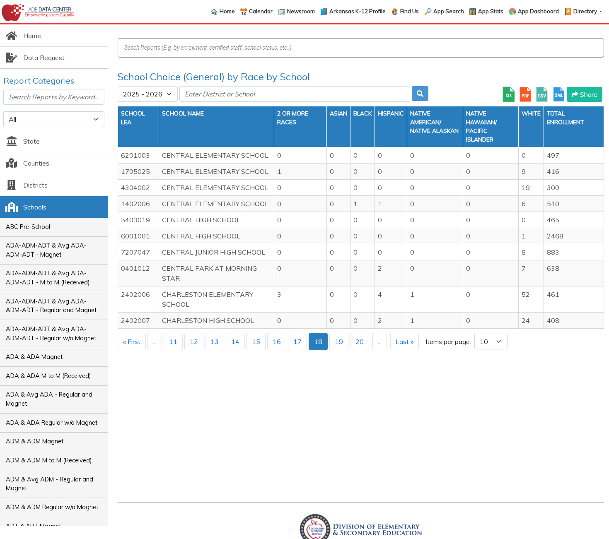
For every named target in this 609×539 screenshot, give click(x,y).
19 (339, 341)
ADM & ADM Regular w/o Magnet (52, 507)
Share (587, 94)
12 (194, 341)
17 (297, 341)
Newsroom (301, 11)
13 (214, 341)
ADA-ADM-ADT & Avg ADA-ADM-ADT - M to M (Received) (48, 278)
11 (173, 341)
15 (256, 341)
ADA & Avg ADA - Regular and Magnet (49, 399)
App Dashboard (538, 11)
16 (277, 341)
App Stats (490, 11)
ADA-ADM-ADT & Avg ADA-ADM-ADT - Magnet (46, 250)
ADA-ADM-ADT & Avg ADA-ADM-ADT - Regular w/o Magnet (51, 333)
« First (131, 341)
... (155, 341)
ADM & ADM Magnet (34, 441)
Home (227, 11)
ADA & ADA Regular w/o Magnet (51, 422)
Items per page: (448, 341)
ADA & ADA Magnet (34, 357)
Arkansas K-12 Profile (357, 11)
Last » (404, 341)
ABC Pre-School (28, 227)
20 (359, 341)
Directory (585, 11)
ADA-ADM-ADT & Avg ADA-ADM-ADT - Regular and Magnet (51, 306)
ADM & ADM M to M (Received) (49, 460)
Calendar (261, 11)
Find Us (409, 11)
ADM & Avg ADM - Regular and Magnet (49, 484)
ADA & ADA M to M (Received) (48, 376)
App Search (448, 11)
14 (235, 341)
